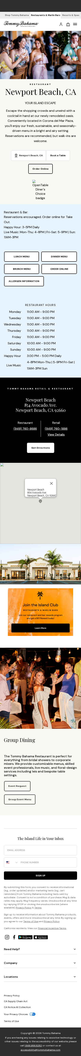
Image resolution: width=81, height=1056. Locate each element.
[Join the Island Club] (40, 628)
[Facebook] (14, 937)
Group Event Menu (19, 799)
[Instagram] (7, 937)
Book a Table (58, 155)
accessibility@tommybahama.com (40, 1049)
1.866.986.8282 (33, 1045)
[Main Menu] (75, 24)
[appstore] (40, 937)
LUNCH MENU (21, 256)
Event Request (17, 786)
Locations (11, 976)
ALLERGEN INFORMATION (24, 281)
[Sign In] (61, 24)
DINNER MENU (59, 256)
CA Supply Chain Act (15, 1001)
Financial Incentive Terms (52, 928)
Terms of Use (30, 921)
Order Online (40, 168)
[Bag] (68, 24)
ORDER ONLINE (59, 269)
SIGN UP (40, 875)
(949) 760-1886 (56, 429)
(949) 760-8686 (25, 429)
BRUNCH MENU (21, 269)
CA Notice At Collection (17, 1007)
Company (10, 963)
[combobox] (11, 862)
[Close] (51, 483)
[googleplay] (25, 937)
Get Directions (40, 447)
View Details (56, 435)
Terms (37, 907)
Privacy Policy (23, 907)
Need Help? (12, 949)
